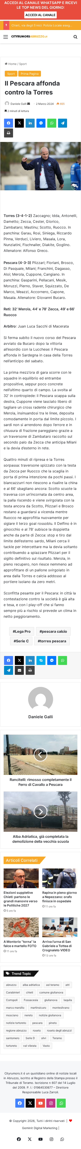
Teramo (57, 1038)
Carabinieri (13, 992)
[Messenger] (40, 123)
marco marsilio (15, 1007)
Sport (23, 64)
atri (67, 984)
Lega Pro (23, 631)
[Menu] (5, 38)
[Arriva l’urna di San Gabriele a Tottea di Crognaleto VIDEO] (59, 927)
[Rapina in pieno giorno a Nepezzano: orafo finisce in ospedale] (59, 878)
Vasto (46, 1045)
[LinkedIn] (30, 123)
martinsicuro (38, 1007)
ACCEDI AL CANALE (40, 15)
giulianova (50, 1000)
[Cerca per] (75, 38)
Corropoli (12, 1000)
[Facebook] (8, 123)
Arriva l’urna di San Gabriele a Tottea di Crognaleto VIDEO (57, 946)
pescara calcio (54, 631)
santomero (12, 1038)
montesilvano (60, 1007)
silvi (43, 1038)
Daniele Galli (19, 103)
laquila (68, 1000)
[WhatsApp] (51, 123)
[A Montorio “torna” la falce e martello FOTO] (21, 927)
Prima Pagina (29, 73)
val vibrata (29, 1045)
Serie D (30, 1038)
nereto (29, 1015)
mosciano (12, 1015)
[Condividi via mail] (19, 670)
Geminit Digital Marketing (39, 1128)
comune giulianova (51, 992)
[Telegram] (62, 123)
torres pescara (53, 641)
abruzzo (11, 984)
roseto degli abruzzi (59, 1030)
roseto (37, 1030)
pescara (37, 1023)
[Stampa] (8, 133)
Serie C (22, 641)
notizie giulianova (50, 1015)
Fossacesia (31, 1000)
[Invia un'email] (28, 103)
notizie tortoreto (16, 1023)
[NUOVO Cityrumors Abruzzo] (29, 36)
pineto (53, 1023)
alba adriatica (31, 984)
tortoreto (11, 1045)
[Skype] (40, 660)
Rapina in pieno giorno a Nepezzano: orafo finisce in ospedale (59, 897)
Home (12, 64)
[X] (19, 123)
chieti (29, 992)
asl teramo (52, 984)
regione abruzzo (16, 1030)
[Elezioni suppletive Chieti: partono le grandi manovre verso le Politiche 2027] (21, 878)
